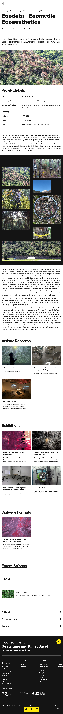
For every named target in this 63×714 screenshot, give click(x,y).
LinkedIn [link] (23, 667)
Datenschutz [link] (33, 706)
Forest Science (14, 565)
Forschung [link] (37, 11)
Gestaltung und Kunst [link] (7, 11)
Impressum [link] (43, 706)
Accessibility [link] (53, 706)
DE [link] (58, 3)
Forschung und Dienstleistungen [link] (23, 11)
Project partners (9, 619)
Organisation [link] (43, 664)
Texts (6, 578)
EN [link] (60, 3)
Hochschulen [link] (43, 667)
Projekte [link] (43, 11)
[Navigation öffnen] (36, 709)
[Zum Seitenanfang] (58, 641)
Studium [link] (4, 669)
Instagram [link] (23, 664)
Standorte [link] (42, 669)
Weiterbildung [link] (6, 671)
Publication (7, 612)
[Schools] (26, 709)
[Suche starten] (31, 709)
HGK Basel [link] (5, 667)
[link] (7, 3)
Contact (5, 626)
